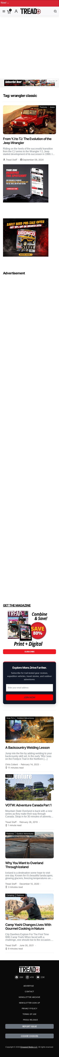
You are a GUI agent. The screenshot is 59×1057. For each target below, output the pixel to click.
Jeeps (52, 107)
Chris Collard (11, 764)
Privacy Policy (29, 1008)
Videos (9, 776)
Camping (10, 895)
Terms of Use (29, 1014)
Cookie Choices (29, 1036)
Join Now (29, 697)
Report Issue (29, 1026)
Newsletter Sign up (29, 1003)
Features (43, 107)
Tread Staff (11, 159)
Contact (29, 991)
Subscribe (29, 651)
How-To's (11, 718)
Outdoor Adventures (25, 718)
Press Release (30, 1020)
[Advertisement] (29, 47)
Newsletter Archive (29, 997)
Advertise (28, 986)
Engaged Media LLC (29, 1047)
